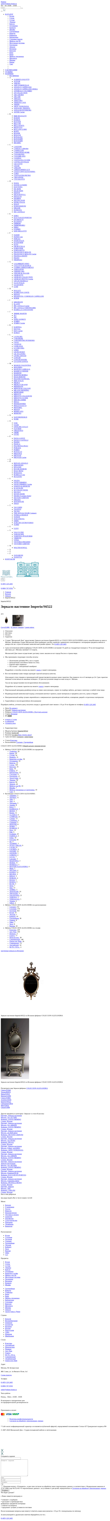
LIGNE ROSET (19, 352)
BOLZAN (17, 135)
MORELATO (18, 411)
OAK (16, 423)
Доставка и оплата (12, 1215)
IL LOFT (17, 304)
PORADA (17, 448)
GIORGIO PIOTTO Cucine (23, 279)
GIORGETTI (18, 275)
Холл (7, 1249)
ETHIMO (17, 229)
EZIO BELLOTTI (20, 231)
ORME (16, 432)
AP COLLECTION (20, 93)
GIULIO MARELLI (21, 281)
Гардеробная (28, 742)
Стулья (12, 20)
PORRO (17, 450)
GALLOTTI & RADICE (22, 265)
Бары (11, 53)
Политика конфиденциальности (21, 1419)
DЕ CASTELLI (19, 212)
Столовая (8, 1237)
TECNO (17, 511)
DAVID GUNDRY (20, 185)
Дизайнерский (10, 1359)
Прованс (8, 1349)
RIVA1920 (17, 467)
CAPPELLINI (19, 150)
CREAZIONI (18, 177)
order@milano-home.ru (9, 4)
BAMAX (17, 120)
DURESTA (18, 210)
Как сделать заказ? (25, 735)
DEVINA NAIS (19, 200)
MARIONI (17, 373)
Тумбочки (8, 1292)
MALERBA (18, 367)
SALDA (17, 480)
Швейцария (9, 1336)
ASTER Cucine (19, 112)
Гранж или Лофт (11, 1361)
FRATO (16, 258)
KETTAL (17, 329)
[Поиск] (22, 8)
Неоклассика (10, 1347)
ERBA (16, 227)
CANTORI (18, 147)
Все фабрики (14, 76)
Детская (8, 1245)
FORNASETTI (19, 250)
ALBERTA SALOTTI (21, 79)
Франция (8, 1334)
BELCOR (17, 124)
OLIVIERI (17, 429)
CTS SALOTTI (19, 179)
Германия (8, 1323)
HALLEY (17, 290)
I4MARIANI (18, 302)
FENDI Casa (18, 237)
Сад (6, 1255)
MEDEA (17, 383)
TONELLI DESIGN (21, 515)
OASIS (16, 425)
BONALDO (18, 137)
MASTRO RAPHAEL (22, 379)
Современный (10, 1357)
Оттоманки (13, 26)
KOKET (17, 333)
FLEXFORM (18, 242)
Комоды (12, 33)
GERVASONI (19, 269)
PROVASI (17, 455)
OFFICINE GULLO (21, 427)
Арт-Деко (8, 1351)
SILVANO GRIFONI (21, 498)
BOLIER (17, 133)
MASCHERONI (19, 377)
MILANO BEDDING (21, 390)
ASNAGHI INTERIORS (22, 110)
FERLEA (17, 239)
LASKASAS (18, 346)
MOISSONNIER (20, 404)
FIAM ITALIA (19, 241)
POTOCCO (18, 452)
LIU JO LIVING (19, 354)
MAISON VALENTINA (22, 365)
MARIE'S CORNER (21, 371)
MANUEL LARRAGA (22, 369)
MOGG (16, 402)
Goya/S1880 (5, 627)
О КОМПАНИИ (11, 70)
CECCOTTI (18, 164)
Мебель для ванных (16, 56)
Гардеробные (14, 31)
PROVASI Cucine (20, 457)
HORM (16, 298)
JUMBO (17, 321)
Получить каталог (41, 712)
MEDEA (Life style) (21, 384)
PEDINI (16, 442)
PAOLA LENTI (19, 438)
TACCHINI (18, 507)
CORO (16, 173)
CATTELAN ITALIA (21, 162)
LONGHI (17, 358)
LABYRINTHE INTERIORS (24, 340)
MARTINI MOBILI (21, 375)
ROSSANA (18, 473)
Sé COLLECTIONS (21, 490)
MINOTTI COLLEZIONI (23, 396)
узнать (38, 670)
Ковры (11, 62)
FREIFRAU (18, 260)
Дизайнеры (9, 1224)
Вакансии (8, 1226)
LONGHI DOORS (20, 360)
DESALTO (18, 196)
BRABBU (17, 143)
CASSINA (17, 158)
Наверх (3, 2)
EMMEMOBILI (19, 225)
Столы (11, 18)
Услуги (7, 1209)
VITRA (16, 540)
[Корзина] (4, 11)
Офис (7, 1253)
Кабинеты (13, 35)
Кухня (7, 1235)
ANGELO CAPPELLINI (22, 87)
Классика (13, 740)
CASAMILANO (19, 156)
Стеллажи (8, 1302)
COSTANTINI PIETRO (22, 175)
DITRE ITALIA (19, 202)
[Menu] (2, 11)
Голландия (9, 1325)
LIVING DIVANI (20, 356)
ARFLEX (17, 99)
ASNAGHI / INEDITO (22, 108)
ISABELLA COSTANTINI (23, 310)
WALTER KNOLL (20, 548)
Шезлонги (13, 58)
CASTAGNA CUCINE (22, 160)
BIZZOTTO (18, 127)
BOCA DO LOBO (20, 129)
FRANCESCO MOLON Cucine (25, 254)
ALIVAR (17, 81)
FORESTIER (18, 248)
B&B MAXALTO (20, 116)
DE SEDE (17, 189)
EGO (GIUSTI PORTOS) (23, 218)
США (7, 1332)
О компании (9, 1207)
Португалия (9, 1330)
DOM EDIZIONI (20, 206)
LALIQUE (17, 344)
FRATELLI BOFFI (20, 256)
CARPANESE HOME (22, 152)
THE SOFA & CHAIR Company (25, 513)
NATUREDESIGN (20, 417)
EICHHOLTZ (19, 219)
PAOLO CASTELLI (21, 440)
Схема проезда (6, 1375)
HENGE (17, 294)
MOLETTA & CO (20, 406)
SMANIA (17, 500)
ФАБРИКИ (9, 74)
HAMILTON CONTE (21, 292)
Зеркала (12, 47)
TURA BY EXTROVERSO (23, 523)
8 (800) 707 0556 (7, 1386)
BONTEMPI (18, 139)
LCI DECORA (19, 348)
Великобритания (11, 1321)
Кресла (12, 24)
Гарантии (8, 1217)
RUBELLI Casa (19, 475)
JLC (15, 315)
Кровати (12, 28)
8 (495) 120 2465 (7, 584)
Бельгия (8, 1319)
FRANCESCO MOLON (22, 252)
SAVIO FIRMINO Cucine (23, 484)
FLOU (16, 244)
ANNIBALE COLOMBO (23, 91)
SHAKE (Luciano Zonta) (22, 496)
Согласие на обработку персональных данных (26, 1421)
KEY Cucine (18, 331)
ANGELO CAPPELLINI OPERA (26, 89)
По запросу (13, 708)
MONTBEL (18, 407)
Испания (14, 714)
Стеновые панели (15, 39)
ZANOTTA (18, 557)
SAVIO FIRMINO (20, 482)
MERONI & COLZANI (22, 388)
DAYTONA (18, 187)
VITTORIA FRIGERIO (22, 542)
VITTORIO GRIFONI (22, 544)
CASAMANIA (19, 154)
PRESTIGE (18, 454)
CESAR (16, 166)
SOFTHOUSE (19, 501)
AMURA (17, 83)
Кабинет (8, 1247)
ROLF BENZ (18, 471)
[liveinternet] (5, 1408)
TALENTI (17, 509)
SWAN (16, 503)
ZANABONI (18, 555)
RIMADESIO (18, 465)
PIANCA (17, 444)
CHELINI (17, 168)
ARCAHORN (19, 95)
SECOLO (17, 492)
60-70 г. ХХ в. (10, 1355)
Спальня (19, 742)
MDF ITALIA (19, 381)
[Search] (3, 579)
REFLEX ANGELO (21, 463)
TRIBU (16, 521)
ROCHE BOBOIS (20, 469)
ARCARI (17, 97)
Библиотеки (13, 37)
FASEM (16, 235)
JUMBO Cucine (19, 323)
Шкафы (12, 29)
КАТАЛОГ (9, 14)
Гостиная (8, 1239)
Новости (8, 1211)
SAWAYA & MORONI (22, 486)
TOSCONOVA (19, 519)
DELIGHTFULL (20, 194)
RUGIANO (18, 477)
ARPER (16, 104)
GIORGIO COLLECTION (23, 277)
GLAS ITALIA (19, 283)
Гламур (7, 1353)
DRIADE (17, 208)
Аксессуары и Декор (12, 1312)
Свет (11, 64)
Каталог (8, 1205)
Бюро (11, 54)
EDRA (16, 216)
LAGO (16, 342)
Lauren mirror (29, 627)
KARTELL (18, 327)
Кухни (11, 16)
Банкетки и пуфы (11, 1273)
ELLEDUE (18, 221)
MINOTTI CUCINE (21, 398)
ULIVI (16, 528)
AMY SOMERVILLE (21, 85)
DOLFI (16, 204)
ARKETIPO (18, 100)
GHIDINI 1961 (19, 271)
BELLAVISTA (19, 125)
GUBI (16, 287)
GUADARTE (18, 285)
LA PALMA (18, 336)
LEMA (16, 350)
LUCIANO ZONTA (21, 361)
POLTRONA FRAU (21, 446)
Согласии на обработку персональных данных (89, 1488)
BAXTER (17, 122)
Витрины (12, 49)
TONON (17, 517)
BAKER (17, 118)
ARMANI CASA (20, 102)
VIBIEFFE (17, 538)
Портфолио (9, 1218)
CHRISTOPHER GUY (22, 170)
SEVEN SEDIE (19, 494)
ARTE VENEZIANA (21, 106)
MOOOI (17, 409)
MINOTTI (17, 394)
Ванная (8, 1251)
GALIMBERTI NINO (21, 264)
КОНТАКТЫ (10, 559)
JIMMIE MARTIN (20, 313)
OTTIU (16, 434)
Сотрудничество (11, 1220)
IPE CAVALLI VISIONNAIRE (25, 308)
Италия (8, 1328)
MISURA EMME (20, 400)
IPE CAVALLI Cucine (21, 306)
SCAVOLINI (18, 488)
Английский (9, 1345)
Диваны (12, 22)
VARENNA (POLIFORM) (23, 536)
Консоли (12, 51)
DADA (16, 183)
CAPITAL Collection (21, 148)
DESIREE (17, 198)
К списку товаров (17, 627)
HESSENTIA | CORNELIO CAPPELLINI (29, 296)
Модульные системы (17, 43)
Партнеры (9, 1222)
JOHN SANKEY (20, 319)
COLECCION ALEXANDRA (24, 171)
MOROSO (17, 413)
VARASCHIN (19, 534)
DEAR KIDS (18, 191)
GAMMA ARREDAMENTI (24, 267)
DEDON (17, 193)
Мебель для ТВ (15, 41)
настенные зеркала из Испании (12, 951)
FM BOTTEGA (19, 246)
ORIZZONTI (18, 430)
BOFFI (16, 131)
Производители (11, 1213)
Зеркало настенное (19, 710)
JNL (15, 317)
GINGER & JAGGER (21, 273)
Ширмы (12, 60)
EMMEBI (17, 223)
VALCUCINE (19, 532)
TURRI (16, 525)
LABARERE (18, 338)
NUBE (16, 419)
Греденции (13, 45)
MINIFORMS (19, 392)
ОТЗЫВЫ (9, 72)
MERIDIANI (18, 386)
